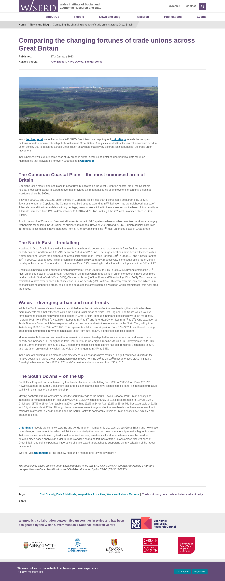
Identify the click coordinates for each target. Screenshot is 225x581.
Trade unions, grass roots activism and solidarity (172, 494)
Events (202, 16)
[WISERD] (38, 6)
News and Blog (109, 16)
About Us (52, 16)
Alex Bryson (58, 61)
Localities (99, 494)
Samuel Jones (93, 61)
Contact (191, 6)
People (79, 16)
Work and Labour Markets (123, 494)
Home (22, 24)
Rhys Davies (75, 61)
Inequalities (85, 494)
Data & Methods (66, 494)
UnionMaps (119, 139)
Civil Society (47, 494)
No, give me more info (30, 571)
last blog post (34, 139)
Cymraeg (174, 6)
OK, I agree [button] (183, 571)
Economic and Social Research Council (169, 523)
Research (142, 16)
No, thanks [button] (199, 571)
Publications (173, 16)
